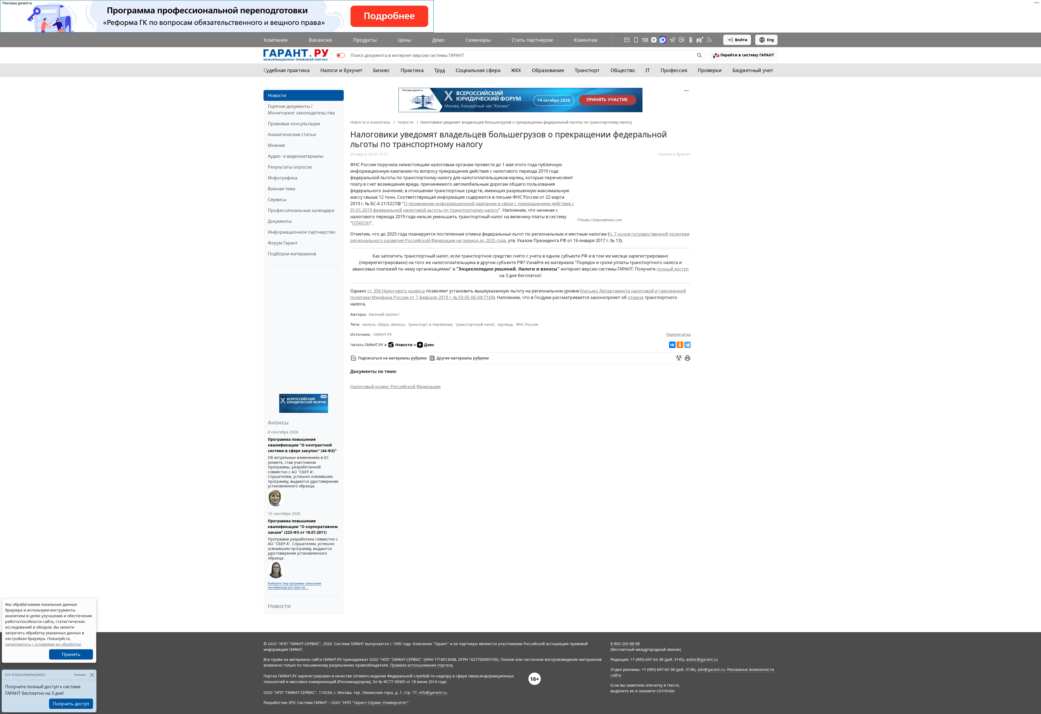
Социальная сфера (478, 70)
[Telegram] (687, 345)
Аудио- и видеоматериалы (295, 156)
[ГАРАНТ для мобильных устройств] (636, 40)
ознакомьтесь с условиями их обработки (43, 644)
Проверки (710, 70)
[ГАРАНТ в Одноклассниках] (690, 40)
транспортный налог (474, 324)
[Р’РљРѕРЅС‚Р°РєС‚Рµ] (672, 345)
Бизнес (381, 70)
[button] (743, 55)
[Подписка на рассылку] (627, 40)
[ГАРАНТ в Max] (662, 39)
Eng (770, 39)
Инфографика (282, 178)
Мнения (276, 145)
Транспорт (587, 70)
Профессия (674, 70)
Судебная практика (287, 70)
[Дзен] (654, 40)
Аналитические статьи (292, 134)
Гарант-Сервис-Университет (380, 702)
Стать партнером (532, 40)
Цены (404, 40)
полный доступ (673, 269)
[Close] (92, 675)
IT (647, 70)
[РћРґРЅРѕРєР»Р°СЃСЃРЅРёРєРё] (680, 345)
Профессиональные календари (301, 210)
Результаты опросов (289, 167)
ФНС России (527, 324)
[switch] (340, 55)
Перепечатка (678, 334)
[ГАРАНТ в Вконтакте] (645, 40)
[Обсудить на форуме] (679, 358)
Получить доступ (71, 704)
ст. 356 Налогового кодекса (396, 291)
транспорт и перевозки (430, 324)
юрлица (505, 324)
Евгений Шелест (384, 314)
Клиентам (585, 40)
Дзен (429, 344)
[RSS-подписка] (709, 40)
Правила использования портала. (422, 665)
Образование (548, 70)
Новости (277, 95)
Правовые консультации (294, 124)
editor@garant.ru (702, 659)
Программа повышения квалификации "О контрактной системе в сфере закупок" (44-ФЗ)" (302, 445)
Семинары (478, 40)
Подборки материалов (292, 254)
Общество (623, 70)
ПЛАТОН (361, 223)
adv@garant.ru (711, 669)
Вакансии (320, 40)
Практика (412, 70)
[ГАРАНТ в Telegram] (672, 40)
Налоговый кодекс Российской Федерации (395, 387)
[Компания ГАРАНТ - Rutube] (700, 40)
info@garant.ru (433, 692)
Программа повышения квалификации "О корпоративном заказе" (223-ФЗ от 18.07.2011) (303, 526)
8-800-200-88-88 (625, 643)
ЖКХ (516, 70)
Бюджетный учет (752, 70)
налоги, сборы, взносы (383, 324)
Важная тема (281, 189)
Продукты (365, 40)
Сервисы (277, 199)
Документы (280, 221)
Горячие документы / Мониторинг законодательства (301, 109)
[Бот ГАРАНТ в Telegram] (681, 40)
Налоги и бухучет (341, 70)
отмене (636, 297)
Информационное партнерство (301, 232)
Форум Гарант (283, 243)
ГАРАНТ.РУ (382, 334)
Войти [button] (741, 39)
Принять (71, 654)
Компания (276, 40)
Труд (439, 70)
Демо (438, 40)
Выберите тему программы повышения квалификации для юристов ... (294, 585)
